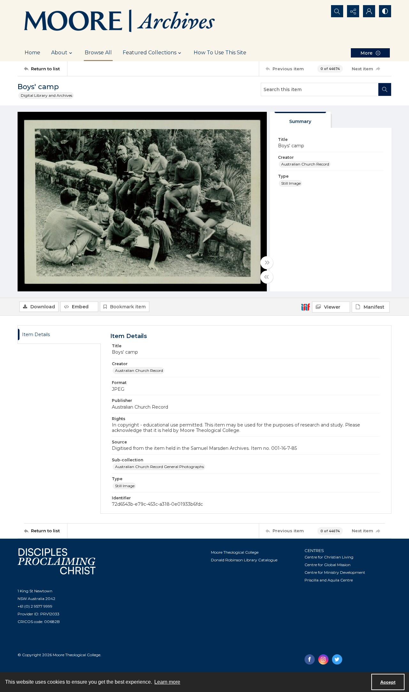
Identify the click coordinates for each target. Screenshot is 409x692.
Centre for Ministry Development (335, 572)
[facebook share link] (310, 659)
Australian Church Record (305, 164)
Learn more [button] (167, 682)
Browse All (98, 53)
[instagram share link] (323, 659)
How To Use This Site (220, 53)
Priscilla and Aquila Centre (329, 580)
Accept (388, 682)
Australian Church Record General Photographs (159, 466)
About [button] (59, 53)
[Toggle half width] (266, 277)
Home (32, 53)
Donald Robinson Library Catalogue (244, 559)
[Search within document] (384, 89)
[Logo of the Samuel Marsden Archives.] (120, 22)
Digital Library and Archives (46, 95)
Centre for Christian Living (329, 557)
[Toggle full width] (266, 262)
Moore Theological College (235, 552)
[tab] (300, 120)
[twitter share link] (337, 659)
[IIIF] (305, 306)
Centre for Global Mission (328, 564)
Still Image (291, 183)
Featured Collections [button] (149, 53)
